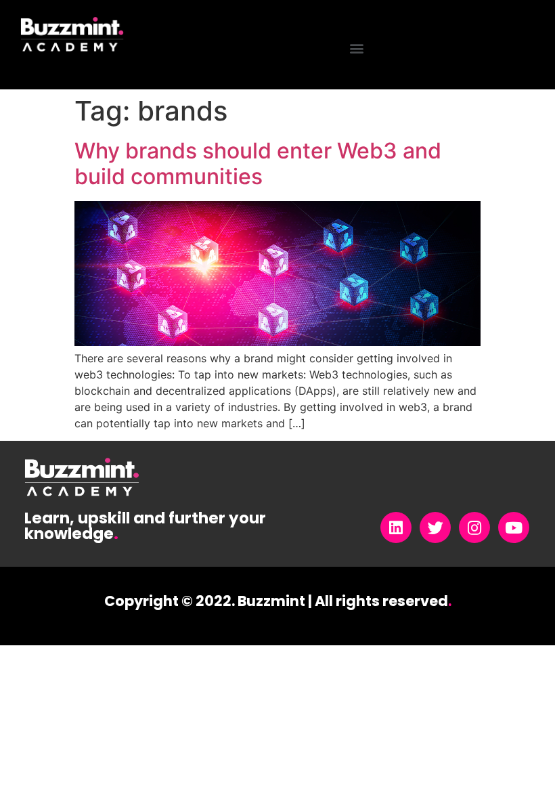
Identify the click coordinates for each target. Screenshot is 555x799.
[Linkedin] (396, 527)
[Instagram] (474, 527)
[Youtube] (513, 527)
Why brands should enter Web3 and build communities (257, 163)
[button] (357, 48)
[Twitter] (435, 527)
